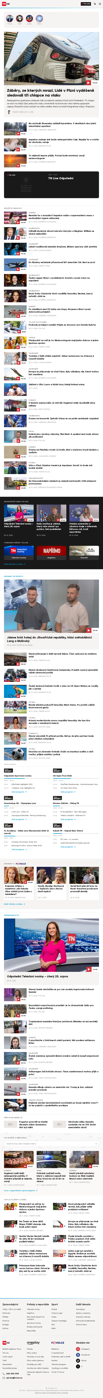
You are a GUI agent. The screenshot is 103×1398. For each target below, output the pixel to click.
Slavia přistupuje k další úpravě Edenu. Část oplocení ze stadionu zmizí (63, 655)
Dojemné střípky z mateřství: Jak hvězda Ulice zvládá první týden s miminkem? (18, 890)
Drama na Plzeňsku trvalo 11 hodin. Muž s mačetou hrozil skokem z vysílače (63, 451)
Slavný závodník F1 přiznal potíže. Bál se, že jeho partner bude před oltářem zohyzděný (61, 737)
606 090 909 (12, 1374)
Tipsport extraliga (59, 1321)
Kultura (5, 1328)
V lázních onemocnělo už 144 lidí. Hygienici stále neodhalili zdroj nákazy (62, 404)
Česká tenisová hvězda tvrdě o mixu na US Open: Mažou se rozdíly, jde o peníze (63, 687)
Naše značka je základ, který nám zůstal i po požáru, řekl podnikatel (49, 526)
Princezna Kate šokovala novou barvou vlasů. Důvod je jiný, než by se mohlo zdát (34, 1268)
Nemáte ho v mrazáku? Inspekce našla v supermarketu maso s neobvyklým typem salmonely (61, 216)
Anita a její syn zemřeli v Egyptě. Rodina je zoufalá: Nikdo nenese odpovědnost (82, 1254)
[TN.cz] (6, 4)
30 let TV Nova (58, 1372)
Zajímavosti (34, 228)
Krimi (39, 1170)
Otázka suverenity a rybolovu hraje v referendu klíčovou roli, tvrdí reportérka (83, 528)
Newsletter (7, 1364)
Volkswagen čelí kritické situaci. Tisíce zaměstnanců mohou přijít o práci (64, 1073)
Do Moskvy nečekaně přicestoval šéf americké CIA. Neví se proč (62, 262)
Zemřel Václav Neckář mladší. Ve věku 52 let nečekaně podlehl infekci (34, 1239)
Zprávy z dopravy (83, 1313)
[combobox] (51, 1144)
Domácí (32, 213)
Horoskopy (80, 1309)
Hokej (54, 1317)
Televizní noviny (33, 1309)
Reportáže (31, 1331)
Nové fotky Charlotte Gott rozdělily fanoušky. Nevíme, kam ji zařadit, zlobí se (60, 295)
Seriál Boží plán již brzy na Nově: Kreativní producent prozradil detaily (84, 889)
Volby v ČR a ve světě (12, 1309)
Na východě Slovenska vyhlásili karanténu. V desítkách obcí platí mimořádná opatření (62, 124)
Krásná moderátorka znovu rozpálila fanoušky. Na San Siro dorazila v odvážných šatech (59, 722)
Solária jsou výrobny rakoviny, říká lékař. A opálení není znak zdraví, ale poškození (64, 435)
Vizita (31, 431)
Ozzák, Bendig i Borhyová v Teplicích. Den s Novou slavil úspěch (51, 889)
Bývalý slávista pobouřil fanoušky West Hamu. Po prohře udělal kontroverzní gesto (61, 706)
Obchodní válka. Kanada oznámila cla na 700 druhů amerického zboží (82, 1125)
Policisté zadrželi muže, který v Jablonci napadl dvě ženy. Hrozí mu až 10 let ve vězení (51, 1177)
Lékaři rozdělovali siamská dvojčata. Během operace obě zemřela (63, 247)
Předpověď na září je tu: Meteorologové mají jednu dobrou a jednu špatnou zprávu (63, 341)
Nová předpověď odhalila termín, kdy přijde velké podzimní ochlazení (81, 1207)
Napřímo (30, 1313)
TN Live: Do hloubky (38, 322)
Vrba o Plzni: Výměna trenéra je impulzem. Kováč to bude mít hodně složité (60, 466)
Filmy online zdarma (35, 1360)
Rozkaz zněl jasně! (34, 1327)
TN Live (86, 4)
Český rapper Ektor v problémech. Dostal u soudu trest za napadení (59, 279)
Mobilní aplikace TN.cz (12, 1349)
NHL (53, 1325)
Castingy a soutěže (60, 1368)
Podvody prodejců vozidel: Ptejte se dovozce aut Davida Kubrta (62, 325)
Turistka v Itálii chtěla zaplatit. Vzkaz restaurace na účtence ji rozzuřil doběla (61, 357)
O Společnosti (58, 1353)
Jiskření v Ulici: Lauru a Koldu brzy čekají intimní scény (57, 384)
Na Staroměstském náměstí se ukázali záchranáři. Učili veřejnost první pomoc (62, 482)
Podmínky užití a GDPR (61, 1357)
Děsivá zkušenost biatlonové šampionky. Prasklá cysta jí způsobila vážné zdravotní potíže (63, 671)
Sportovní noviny (34, 1323)
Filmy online (32, 1353)
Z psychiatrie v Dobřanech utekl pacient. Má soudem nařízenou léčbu (62, 1041)
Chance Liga (57, 1313)
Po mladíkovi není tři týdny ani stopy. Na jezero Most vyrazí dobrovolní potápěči (60, 310)
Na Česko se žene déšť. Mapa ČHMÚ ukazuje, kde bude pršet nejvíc (32, 1224)
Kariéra (54, 1360)
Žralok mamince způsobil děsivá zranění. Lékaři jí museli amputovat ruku (64, 1057)
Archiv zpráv (8, 1357)
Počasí (32, 338)
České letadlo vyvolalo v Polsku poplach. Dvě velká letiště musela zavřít (81, 1239)
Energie (6, 1325)
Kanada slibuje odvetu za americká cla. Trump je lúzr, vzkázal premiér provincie (61, 1088)
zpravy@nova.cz (14, 1378)
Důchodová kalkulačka (85, 1321)
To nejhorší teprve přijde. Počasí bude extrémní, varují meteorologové (56, 157)
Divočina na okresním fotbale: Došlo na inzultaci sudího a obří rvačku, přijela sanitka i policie (61, 753)
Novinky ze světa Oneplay (38, 1368)
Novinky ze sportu (13, 576)
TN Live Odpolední (60, 178)
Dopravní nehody (83, 1317)
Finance (6, 1321)
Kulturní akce (81, 1325)
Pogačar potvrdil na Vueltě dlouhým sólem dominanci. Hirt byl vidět (33, 1125)
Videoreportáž (36, 478)
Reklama (55, 1349)
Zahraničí (33, 244)
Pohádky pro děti (34, 1364)
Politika (5, 1317)
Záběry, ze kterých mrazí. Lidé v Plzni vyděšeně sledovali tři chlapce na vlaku (50, 92)
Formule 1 (33, 733)
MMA (54, 1328)
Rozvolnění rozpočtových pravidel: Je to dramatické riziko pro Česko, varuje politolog (61, 1006)
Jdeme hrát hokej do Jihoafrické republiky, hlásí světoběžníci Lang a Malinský (49, 639)
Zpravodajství (11, 915)
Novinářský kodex (10, 1368)
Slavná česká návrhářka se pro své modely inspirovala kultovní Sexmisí (61, 990)
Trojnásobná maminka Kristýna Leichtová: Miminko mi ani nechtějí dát (63, 1023)
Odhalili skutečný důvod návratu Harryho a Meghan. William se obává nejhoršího (61, 232)
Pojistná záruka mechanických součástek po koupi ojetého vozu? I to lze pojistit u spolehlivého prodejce (63, 1104)
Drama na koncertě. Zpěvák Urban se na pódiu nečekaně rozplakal (63, 418)
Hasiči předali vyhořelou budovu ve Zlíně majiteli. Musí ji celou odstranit (81, 1176)
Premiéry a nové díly (35, 1357)
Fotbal (32, 463)
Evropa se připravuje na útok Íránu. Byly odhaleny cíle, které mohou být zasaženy (64, 373)
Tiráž (4, 1360)
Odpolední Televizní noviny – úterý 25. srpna (18, 525)
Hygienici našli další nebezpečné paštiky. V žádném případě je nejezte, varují (18, 1177)
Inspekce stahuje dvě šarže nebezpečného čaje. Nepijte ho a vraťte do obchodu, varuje (64, 141)
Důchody (6, 1313)
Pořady (30, 1349)
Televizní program (59, 1364)
